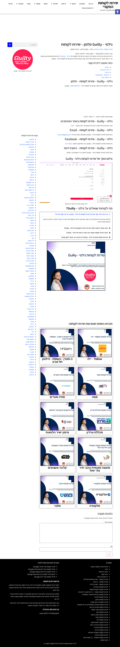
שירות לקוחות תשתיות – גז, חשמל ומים (95, 637)
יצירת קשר (104, 574)
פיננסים (31, 304)
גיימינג (32, 192)
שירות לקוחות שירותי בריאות (99, 625)
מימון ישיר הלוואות (57, 432)
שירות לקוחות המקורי (108, 4)
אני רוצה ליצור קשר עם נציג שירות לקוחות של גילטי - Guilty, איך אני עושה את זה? (81, 214)
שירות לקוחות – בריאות (100, 582)
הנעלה (32, 203)
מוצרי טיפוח (30, 256)
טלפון (45, 4)
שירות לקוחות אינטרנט (101, 587)
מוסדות (31, 246)
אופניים (31, 152)
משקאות (31, 278)
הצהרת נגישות (103, 572)
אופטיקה (31, 147)
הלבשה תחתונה (29, 198)
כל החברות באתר (87, 8)
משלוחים (31, 276)
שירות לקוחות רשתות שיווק (99, 622)
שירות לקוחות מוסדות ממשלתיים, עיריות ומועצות (92, 605)
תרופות (31, 375)
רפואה (32, 334)
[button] (117, 11)
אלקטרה (94, 505)
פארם (32, 301)
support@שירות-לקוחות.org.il (49, 613)
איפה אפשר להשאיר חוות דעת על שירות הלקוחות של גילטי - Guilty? (86, 228)
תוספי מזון (30, 354)
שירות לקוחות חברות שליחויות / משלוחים (95, 594)
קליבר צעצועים (57, 467)
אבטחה (31, 139)
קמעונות (31, 319)
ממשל (38, 4)
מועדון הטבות (29, 248)
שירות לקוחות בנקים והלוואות (99, 589)
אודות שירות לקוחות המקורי (99, 567)
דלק (32, 195)
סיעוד (32, 286)
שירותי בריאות (29, 344)
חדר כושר (31, 215)
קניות (28, 4)
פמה (95, 397)
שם (111, 546)
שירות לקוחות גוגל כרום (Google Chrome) (41, 569)
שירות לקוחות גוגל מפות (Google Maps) (42, 572)
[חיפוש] (10, 44)
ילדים (32, 233)
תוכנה (32, 352)
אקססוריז (31, 170)
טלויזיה (55, 4)
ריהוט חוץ (31, 329)
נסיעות (32, 284)
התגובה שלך (108, 522)
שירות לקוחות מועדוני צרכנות (98, 607)
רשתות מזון (30, 339)
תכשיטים (31, 365)
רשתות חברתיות (29, 337)
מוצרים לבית (30, 261)
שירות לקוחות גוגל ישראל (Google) (44, 567)
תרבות (32, 372)
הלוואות (31, 200)
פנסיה (32, 306)
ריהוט (32, 324)
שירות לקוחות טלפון (101, 599)
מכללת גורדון (95, 432)
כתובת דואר (105, 77)
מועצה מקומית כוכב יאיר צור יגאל (94, 469)
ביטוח (32, 175)
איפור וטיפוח (98, 49)
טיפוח (32, 223)
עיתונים (31, 299)
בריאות (63, 4)
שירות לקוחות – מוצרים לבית (99, 584)
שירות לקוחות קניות (102, 617)
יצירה (32, 235)
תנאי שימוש (104, 640)
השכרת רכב (30, 205)
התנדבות (31, 210)
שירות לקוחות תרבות (101, 635)
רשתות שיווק (30, 342)
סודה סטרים (57, 397)
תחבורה (20, 4)
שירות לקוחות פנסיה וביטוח (99, 615)
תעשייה (31, 367)
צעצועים (31, 311)
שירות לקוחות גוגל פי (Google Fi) (44, 577)
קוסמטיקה (30, 316)
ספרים (32, 291)
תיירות (11, 4)
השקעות (31, 208)
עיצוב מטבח (30, 294)
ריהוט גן (31, 327)
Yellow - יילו (94, 359)
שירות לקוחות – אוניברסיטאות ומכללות (95, 579)
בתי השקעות (30, 182)
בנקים (32, 177)
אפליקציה (31, 167)
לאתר (72, 126)
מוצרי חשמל (30, 253)
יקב (33, 238)
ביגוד (32, 172)
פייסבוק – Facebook (102, 75)
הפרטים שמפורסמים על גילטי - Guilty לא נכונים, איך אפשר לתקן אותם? (84, 237)
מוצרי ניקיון (30, 258)
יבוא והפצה (30, 230)
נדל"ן (32, 281)
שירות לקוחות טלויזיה (101, 597)
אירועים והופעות (29, 160)
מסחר (32, 273)
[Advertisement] (60, 27)
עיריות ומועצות (29, 296)
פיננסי (74, 4)
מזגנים (32, 263)
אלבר (57, 505)
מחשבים (31, 268)
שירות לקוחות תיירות (101, 630)
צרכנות (31, 314)
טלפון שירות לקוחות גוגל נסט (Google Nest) (41, 574)
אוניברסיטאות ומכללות (27, 144)
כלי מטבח (31, 241)
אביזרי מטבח (30, 142)
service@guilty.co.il (64, 135)
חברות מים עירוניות (28, 213)
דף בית (91, 4)
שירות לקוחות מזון (102, 612)
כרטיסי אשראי (29, 243)
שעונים (32, 349)
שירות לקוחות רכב (102, 620)
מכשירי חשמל (29, 271)
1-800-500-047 (75, 86)
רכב (33, 332)
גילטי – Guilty (65, 56)
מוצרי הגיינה (30, 251)
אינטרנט (82, 4)
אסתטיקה (31, 165)
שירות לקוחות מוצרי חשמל (99, 610)
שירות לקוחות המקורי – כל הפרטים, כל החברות (93, 592)
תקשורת (31, 370)
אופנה (32, 149)
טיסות (32, 220)
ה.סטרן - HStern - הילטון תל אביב (57, 360)
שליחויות (31, 347)
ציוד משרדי (30, 309)
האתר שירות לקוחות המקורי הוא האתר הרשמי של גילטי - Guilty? (87, 233)
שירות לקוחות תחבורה (101, 627)
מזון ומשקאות (29, 266)
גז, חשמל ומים (29, 190)
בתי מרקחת (30, 185)
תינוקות (31, 362)
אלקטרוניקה (30, 162)
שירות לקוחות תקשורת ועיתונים (98, 632)
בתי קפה (31, 187)
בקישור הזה (68, 144)
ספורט (32, 289)
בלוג (106, 569)
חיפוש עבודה (30, 218)
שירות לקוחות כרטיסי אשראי (99, 602)
